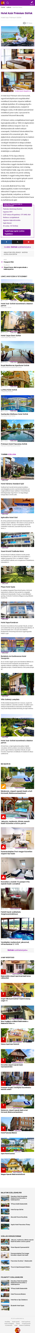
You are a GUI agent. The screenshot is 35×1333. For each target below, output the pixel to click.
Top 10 (32, 4)
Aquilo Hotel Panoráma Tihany (20, 1224)
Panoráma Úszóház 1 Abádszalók (21, 1261)
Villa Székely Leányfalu (10, 699)
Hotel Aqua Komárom (9, 622)
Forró (3, 816)
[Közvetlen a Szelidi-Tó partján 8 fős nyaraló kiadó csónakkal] (17, 868)
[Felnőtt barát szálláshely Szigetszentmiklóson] (17, 899)
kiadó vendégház (15, 939)
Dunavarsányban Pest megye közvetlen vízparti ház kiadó (16, 852)
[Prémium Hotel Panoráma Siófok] (17, 431)
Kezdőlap (7, 1321)
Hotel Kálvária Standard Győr (12, 484)
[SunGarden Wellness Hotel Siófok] (17, 403)
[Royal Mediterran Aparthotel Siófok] (17, 352)
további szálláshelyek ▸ (17, 247)
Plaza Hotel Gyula (8, 587)
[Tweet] (17, 242)
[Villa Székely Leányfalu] (17, 684)
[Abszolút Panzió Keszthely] (5, 1219)
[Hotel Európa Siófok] (5, 1211)
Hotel (15, 1325)
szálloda (13, 300)
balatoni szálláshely (13, 252)
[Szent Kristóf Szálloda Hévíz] (17, 539)
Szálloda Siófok (11, 254)
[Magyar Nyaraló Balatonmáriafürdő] (17, 1166)
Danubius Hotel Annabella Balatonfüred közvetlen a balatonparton (19, 1198)
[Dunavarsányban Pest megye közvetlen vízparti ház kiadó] (17, 838)
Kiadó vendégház (9, 1323)
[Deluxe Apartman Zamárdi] (17, 1035)
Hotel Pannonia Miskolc (9, 1133)
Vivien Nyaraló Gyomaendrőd (20, 1247)
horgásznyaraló (20, 818)
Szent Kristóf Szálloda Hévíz (12, 551)
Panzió (18, 1323)
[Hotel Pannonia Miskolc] (17, 1124)
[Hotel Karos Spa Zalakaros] (5, 1301)
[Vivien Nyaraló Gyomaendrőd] (5, 1248)
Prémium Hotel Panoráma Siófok (14, 444)
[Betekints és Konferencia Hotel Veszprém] (17, 644)
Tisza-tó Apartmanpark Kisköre (20, 1267)
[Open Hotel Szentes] (17, 1145)
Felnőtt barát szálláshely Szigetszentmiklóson (11, 913)
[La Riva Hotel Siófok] (17, 379)
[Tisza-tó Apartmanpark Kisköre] (5, 1268)
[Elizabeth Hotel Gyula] (5, 1307)
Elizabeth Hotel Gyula (17, 1305)
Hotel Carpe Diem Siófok (11, 335)
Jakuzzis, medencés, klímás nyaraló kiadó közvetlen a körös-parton (15, 822)
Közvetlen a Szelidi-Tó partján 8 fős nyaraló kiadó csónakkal (15, 883)
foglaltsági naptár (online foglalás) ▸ (14, 232)
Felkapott (3, 786)
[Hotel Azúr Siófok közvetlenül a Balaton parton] (17, 290)
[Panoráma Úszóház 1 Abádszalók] (5, 1262)
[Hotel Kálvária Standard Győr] (17, 468)
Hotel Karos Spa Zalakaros (19, 1300)
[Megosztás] (6, 242)
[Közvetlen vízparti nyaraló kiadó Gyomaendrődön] (17, 1056)
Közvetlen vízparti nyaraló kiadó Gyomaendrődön (12, 1066)
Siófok (25, 252)
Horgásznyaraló (26, 1323)
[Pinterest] (28, 242)
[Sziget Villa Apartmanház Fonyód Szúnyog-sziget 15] (17, 990)
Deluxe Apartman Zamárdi (10, 1044)
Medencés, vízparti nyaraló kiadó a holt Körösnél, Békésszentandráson (16, 792)
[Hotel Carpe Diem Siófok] (17, 322)
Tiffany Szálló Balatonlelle (19, 1204)
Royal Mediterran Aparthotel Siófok (15, 365)
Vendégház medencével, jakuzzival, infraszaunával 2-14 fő (15, 943)
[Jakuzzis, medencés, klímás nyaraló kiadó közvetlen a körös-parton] (17, 808)
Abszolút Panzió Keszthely (19, 1217)
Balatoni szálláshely (24, 1325)
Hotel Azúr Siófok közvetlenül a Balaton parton (17, 305)
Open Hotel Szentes (8, 1153)
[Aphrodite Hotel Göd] (17, 505)
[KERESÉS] (8, 3)
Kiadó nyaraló (19, 788)
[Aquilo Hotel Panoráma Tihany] (5, 1226)
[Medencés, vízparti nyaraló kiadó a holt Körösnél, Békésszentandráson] (17, 778)
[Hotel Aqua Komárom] (17, 610)
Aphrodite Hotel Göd (9, 517)
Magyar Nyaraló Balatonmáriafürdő (13, 1174)
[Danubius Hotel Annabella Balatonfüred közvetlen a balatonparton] (5, 1198)
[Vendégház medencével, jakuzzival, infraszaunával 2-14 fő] (17, 929)
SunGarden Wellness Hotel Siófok (14, 414)
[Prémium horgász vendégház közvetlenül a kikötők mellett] (17, 1079)
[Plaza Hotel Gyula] (17, 574)
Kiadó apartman (15, 909)
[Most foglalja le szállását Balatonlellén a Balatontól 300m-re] (17, 1013)
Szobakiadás (8, 1325)
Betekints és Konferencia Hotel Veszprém (13, 657)
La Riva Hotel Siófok (9, 390)
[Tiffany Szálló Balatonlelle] (5, 1205)
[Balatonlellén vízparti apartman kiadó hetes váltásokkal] (17, 967)
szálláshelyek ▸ (17, 950)
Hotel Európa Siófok (17, 1209)
